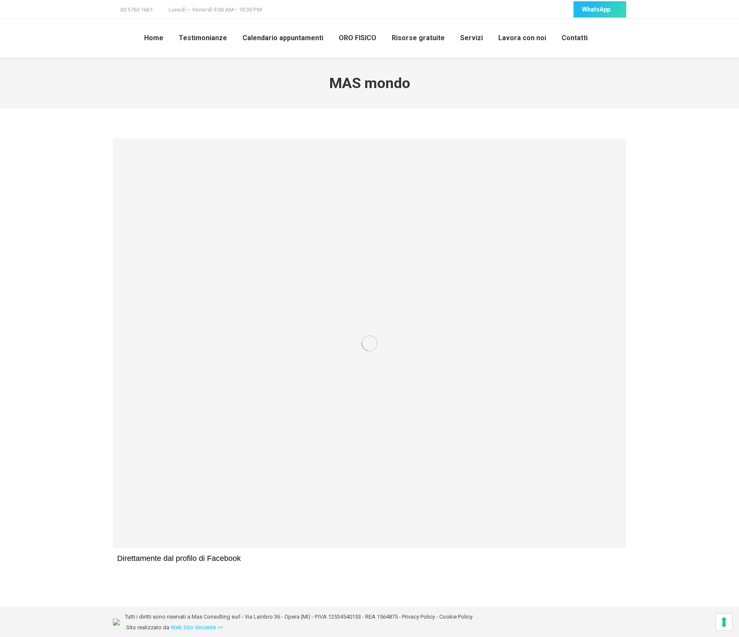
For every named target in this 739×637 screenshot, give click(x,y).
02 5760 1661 (136, 9)
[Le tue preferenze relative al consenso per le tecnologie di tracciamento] (724, 622)
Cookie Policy (456, 616)
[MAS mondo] (369, 343)
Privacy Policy (418, 616)
